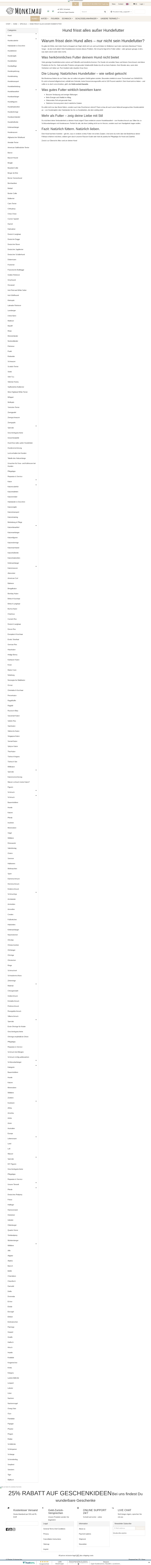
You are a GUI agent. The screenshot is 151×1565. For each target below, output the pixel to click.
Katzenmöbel (12, 497)
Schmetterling (13, 1459)
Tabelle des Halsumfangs (17, 458)
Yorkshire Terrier (13, 407)
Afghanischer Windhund (16, 137)
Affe (9, 1250)
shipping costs (88, 1555)
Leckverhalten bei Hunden (17, 453)
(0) (136, 4)
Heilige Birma (12, 655)
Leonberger (12, 310)
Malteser (11, 321)
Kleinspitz (11, 300)
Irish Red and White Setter (17, 290)
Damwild (11, 1286)
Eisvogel (11, 1312)
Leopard (10, 1383)
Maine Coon (12, 670)
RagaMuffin (12, 700)
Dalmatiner (11, 229)
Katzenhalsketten (14, 558)
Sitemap (46, 1544)
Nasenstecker (13, 935)
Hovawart (11, 285)
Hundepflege (12, 66)
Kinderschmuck (13, 889)
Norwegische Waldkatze (16, 680)
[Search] (105, 11)
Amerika (11, 1113)
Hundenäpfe (12, 56)
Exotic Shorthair (13, 639)
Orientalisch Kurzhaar (15, 690)
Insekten (11, 823)
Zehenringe (12, 981)
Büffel (10, 1271)
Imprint (45, 1549)
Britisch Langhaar (14, 604)
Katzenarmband (13, 548)
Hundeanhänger (13, 96)
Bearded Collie (13, 168)
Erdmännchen (13, 1322)
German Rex (12, 644)
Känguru (11, 1373)
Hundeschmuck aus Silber (127, 120)
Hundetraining (13, 76)
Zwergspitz (12, 422)
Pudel (10, 351)
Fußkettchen (12, 919)
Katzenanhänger (13, 532)
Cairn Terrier (12, 203)
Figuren (55, 19)
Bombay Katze (13, 593)
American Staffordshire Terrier (18, 147)
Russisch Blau (13, 711)
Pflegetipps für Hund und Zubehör (123, 137)
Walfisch (11, 1480)
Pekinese (11, 346)
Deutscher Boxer (14, 244)
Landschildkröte (13, 1378)
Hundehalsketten (14, 107)
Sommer (11, 858)
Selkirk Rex (12, 721)
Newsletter (83, 1544)
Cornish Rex (12, 619)
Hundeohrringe (13, 112)
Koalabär (11, 1357)
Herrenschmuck (13, 884)
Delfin (10, 1291)
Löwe (9, 1393)
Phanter (10, 1429)
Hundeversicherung (15, 448)
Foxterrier (11, 265)
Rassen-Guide (87, 137)
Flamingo (11, 1327)
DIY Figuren (12, 1164)
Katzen (10, 812)
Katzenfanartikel (13, 527)
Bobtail (10, 188)
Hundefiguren (12, 102)
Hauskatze (11, 650)
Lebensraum (12, 1138)
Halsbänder (66, 110)
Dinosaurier (12, 843)
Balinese (11, 583)
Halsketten (11, 925)
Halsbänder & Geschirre (16, 46)
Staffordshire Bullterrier (16, 387)
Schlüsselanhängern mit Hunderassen (55, 123)
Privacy (46, 1534)
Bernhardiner (12, 183)
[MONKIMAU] (23, 11)
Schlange (11, 1454)
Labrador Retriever (14, 305)
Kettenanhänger (13, 127)
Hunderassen (12, 132)
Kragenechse (12, 1363)
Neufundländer (13, 341)
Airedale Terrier (13, 142)
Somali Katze (12, 741)
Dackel (10, 224)
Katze (44, 19)
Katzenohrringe (13, 543)
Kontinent (11, 1103)
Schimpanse (12, 1449)
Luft (9, 1149)
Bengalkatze (12, 588)
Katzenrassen (13, 568)
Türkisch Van (12, 762)
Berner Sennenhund (15, 178)
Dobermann (12, 259)
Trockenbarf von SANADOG (132, 78)
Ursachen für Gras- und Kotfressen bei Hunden (22, 464)
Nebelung (11, 675)
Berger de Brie (13, 173)
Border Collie (12, 193)
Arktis (10, 1118)
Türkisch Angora (13, 756)
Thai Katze (11, 751)
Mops (10, 331)
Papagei (10, 1424)
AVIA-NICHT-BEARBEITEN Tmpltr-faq (95, 4)
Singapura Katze (14, 736)
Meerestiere (12, 828)
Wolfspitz (11, 402)
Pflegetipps (12, 471)
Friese (10, 1200)
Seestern (11, 1469)
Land (9, 1144)
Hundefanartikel (107, 120)
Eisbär (10, 1307)
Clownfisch (12, 1281)
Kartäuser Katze (13, 660)
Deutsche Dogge (14, 239)
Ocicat (10, 685)
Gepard (10, 1332)
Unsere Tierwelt (109, 19)
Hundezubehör (138, 107)
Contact (120, 4)
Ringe (10, 965)
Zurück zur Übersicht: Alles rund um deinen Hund (59, 140)
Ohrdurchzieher (13, 945)
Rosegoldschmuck (14, 1011)
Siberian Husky (13, 382)
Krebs (10, 1368)
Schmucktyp (12, 894)
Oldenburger (12, 1225)
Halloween (11, 863)
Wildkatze (11, 767)
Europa (10, 1133)
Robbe (10, 1439)
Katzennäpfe (12, 507)
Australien (11, 1128)
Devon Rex (12, 629)
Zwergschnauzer (14, 417)
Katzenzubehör (13, 487)
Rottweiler (11, 356)
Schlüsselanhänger (86, 19)
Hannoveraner (13, 1210)
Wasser (10, 1154)
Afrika (10, 1108)
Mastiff (10, 326)
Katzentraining (13, 517)
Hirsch (10, 1347)
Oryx (9, 1413)
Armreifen (11, 909)
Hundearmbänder (14, 117)
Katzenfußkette (13, 553)
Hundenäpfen (53, 110)
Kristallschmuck (13, 1001)
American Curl (13, 578)
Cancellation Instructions (52, 1539)
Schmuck (66, 19)
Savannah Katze (14, 716)
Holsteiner (11, 1215)
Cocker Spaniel (13, 219)
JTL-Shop (141, 1559)
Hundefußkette (13, 122)
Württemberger (13, 1240)
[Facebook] (7, 1530)
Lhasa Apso (12, 316)
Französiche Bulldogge (16, 270)
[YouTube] (10, 1530)
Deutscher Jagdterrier (15, 249)
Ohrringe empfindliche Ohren (18, 1037)
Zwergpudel (12, 412)
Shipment (82, 1539)
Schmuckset (12, 970)
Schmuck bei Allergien (16, 1052)
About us (82, 1529)
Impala (10, 1352)
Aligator (10, 1256)
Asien (10, 1123)
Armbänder (12, 899)
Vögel (10, 833)
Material (10, 986)
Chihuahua (11, 209)
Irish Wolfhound (13, 295)
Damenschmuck (14, 879)
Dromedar (11, 1296)
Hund (34, 19)
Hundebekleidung (14, 86)
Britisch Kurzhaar (14, 599)
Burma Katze (12, 609)
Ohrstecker (12, 960)
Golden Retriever (14, 275)
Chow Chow (12, 214)
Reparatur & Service (15, 476)
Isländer (10, 1220)
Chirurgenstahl (13, 991)
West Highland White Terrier (18, 392)
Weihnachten (12, 869)
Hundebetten (82, 110)
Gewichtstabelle (13, 438)
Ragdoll (10, 706)
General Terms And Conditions (54, 1529)
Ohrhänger (11, 950)
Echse (10, 1301)
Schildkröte (12, 1444)
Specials (11, 428)
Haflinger (11, 1205)
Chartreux (11, 614)
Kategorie (11, 1067)
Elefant (10, 1317)
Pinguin (10, 1434)
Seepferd (11, 1464)
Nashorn (11, 1398)
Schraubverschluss (15, 975)
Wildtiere (11, 838)
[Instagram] (13, 1530)
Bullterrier (11, 198)
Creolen (10, 914)
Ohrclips (11, 940)
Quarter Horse (13, 1230)
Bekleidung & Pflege (15, 522)
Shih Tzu (11, 377)
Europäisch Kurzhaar (15, 634)
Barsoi (10, 153)
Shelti (10, 372)
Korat (9, 665)
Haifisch (10, 1342)
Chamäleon (12, 1276)
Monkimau (48, 78)
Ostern (10, 853)
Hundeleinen (12, 51)
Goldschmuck (13, 996)
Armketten (11, 904)
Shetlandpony (12, 1235)
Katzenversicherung (15, 777)
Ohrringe (11, 955)
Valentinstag (12, 848)
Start (8, 24)
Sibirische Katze (13, 731)
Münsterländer (13, 336)
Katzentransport (13, 512)
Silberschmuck (13, 1016)
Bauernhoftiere (13, 802)
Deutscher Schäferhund (16, 254)
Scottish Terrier (13, 366)
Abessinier (11, 573)
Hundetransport (13, 81)
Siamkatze (11, 726)
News (114, 4)
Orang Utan (12, 1408)
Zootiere (10, 1098)
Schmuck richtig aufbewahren (18, 1057)
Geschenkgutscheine (15, 433)
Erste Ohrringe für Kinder (17, 1026)
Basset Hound (13, 158)
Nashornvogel (13, 1403)
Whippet (10, 397)
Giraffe (10, 1337)
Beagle (10, 163)
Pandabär (11, 1419)
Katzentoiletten (13, 492)
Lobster (10, 1388)
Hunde (10, 807)
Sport (9, 874)
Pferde (10, 818)
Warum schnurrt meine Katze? (19, 782)
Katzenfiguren (13, 537)
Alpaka (10, 1261)
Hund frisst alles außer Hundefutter (20, 443)
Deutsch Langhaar (14, 234)
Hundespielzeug (13, 71)
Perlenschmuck (13, 1006)
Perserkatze (12, 695)
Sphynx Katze (13, 746)
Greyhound (12, 280)
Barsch (10, 1266)
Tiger (9, 1475)
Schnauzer (11, 361)
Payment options (85, 1534)
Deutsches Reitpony (15, 1194)
